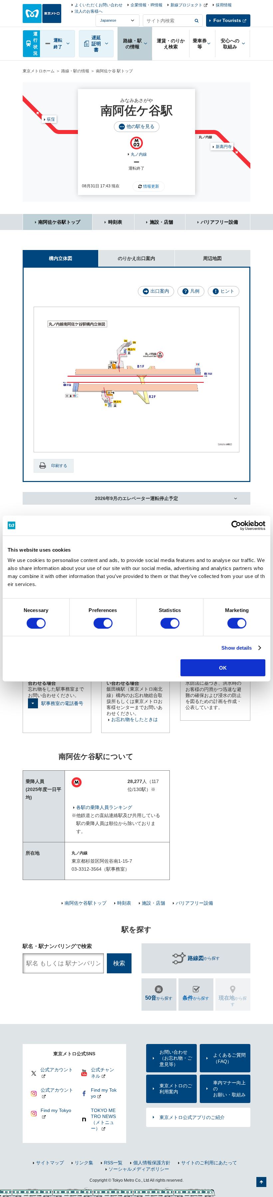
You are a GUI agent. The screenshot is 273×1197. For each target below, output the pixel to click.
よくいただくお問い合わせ (99, 5)
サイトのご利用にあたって (209, 1162)
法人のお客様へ (89, 11)
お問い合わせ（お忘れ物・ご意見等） (175, 1058)
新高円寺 (224, 146)
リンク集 (84, 1162)
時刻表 (115, 222)
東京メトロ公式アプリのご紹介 (192, 1117)
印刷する (59, 465)
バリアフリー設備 (219, 222)
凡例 (194, 291)
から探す (204, 958)
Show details (236, 647)
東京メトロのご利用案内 (175, 1088)
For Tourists (227, 20)
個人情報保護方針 (151, 1162)
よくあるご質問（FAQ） (229, 1058)
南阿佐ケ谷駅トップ (59, 222)
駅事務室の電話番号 (62, 703)
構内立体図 (60, 258)
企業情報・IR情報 (146, 5)
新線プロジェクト (186, 5)
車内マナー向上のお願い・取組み (229, 1088)
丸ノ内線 (139, 154)
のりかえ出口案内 (136, 258)
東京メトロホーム (39, 71)
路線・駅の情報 (75, 71)
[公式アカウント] (53, 1077)
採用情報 (224, 5)
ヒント (227, 291)
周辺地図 (212, 258)
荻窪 (51, 119)
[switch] (103, 623)
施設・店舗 (161, 222)
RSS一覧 (113, 1162)
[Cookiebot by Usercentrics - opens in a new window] (236, 525)
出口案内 (159, 291)
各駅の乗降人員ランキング (104, 807)
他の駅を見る (140, 126)
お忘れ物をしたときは (134, 719)
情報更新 (151, 186)
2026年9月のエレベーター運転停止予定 (136, 498)
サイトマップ (50, 1162)
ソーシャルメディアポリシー (139, 1169)
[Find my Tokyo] (53, 1117)
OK (223, 668)
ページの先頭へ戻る (261, 1182)
